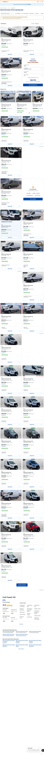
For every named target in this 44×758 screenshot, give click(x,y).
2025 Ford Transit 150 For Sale (22, 631)
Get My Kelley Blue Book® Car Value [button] (33, 77)
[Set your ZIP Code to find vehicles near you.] (24, 10)
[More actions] (20, 54)
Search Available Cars (33, 84)
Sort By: (32, 23)
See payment (3, 76)
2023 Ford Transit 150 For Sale (35, 631)
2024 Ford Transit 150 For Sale (22, 634)
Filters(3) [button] (19, 13)
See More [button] (21, 624)
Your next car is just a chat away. (22, 4)
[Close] (39, 748)
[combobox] (7, 13)
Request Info (10, 54)
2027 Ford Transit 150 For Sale (8, 631)
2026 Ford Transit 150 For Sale (8, 634)
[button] (38, 1)
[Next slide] (42, 103)
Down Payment (26, 71)
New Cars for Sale (3, 8)
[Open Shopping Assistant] (42, 750)
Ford (8, 8)
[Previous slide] (2, 103)
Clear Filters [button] (31, 13)
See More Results (22, 584)
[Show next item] (20, 215)
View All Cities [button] (21, 648)
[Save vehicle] (20, 28)
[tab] (4, 600)
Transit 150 (13, 8)
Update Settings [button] (37, 81)
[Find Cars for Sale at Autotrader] (5, 1)
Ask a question (33, 199)
